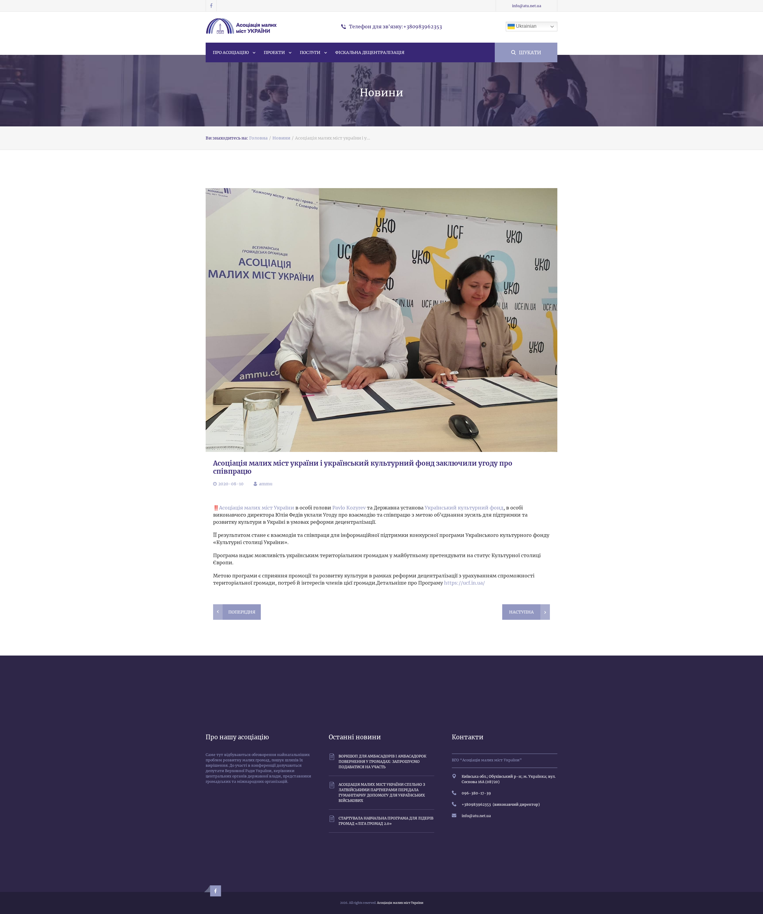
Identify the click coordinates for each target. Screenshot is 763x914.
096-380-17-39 (476, 793)
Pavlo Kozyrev (349, 508)
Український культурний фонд (464, 508)
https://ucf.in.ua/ (464, 583)
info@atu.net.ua (526, 6)
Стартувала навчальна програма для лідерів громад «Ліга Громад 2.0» (386, 821)
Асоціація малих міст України (256, 508)
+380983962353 (476, 804)
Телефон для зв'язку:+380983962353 (395, 27)
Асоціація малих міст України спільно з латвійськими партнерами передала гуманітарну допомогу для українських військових (382, 792)
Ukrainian (525, 26)
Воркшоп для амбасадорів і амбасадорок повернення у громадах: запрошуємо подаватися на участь (382, 761)
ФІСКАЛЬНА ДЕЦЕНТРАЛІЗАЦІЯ (369, 52)
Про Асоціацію (231, 52)
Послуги (310, 52)
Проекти (274, 52)
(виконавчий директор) (515, 804)
